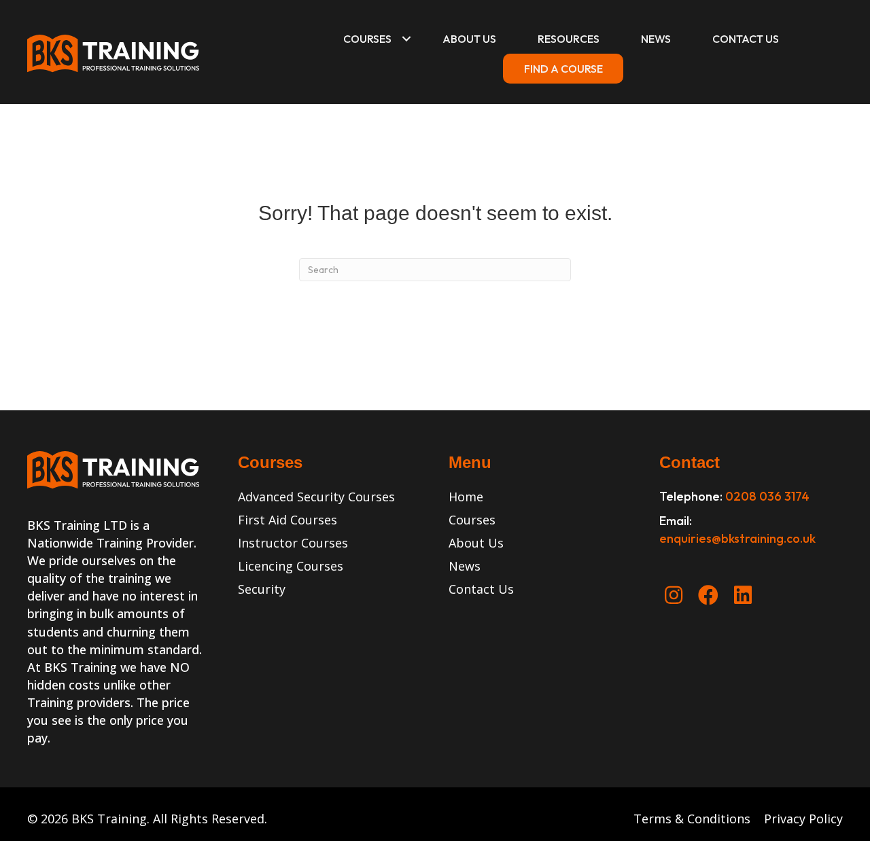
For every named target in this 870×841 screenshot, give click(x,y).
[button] (406, 39)
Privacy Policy (803, 818)
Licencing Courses (290, 566)
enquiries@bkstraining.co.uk (737, 538)
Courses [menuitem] (367, 39)
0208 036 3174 (767, 496)
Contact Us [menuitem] (745, 39)
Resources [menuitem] (568, 39)
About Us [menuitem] (469, 39)
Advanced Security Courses (316, 496)
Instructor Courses (293, 543)
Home (466, 496)
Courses (472, 520)
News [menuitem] (656, 39)
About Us (476, 543)
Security (261, 589)
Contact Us (481, 589)
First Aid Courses (287, 520)
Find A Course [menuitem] (563, 68)
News (465, 566)
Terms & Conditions (693, 818)
